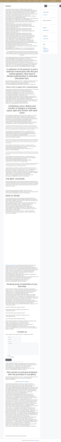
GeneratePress (36, 440)
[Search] (45, 6)
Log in (44, 46)
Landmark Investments (24, 381)
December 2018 (46, 30)
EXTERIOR (18, 1)
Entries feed (45, 48)
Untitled (9, 355)
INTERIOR (23, 1)
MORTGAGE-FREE (35, 1)
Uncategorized (45, 38)
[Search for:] (43, 6)
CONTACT (41, 1)
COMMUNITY (29, 1)
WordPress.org (45, 51)
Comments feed (46, 49)
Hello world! (45, 14)
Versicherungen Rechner (9, 265)
